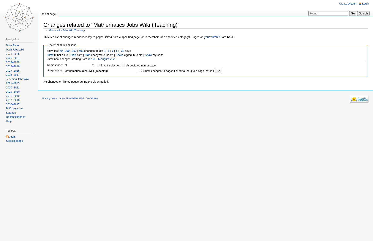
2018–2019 (13, 66)
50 (61, 50)
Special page (48, 14)
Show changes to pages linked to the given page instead (178, 70)
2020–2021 (13, 58)
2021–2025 (13, 53)
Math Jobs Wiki (15, 49)
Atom (12, 136)
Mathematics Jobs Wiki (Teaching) (67, 30)
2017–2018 (13, 70)
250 (74, 50)
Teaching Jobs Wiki (17, 79)
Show (49, 55)
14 (117, 50)
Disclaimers (92, 98)
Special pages (14, 140)
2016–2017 (13, 74)
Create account (348, 3)
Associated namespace (141, 65)
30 (122, 50)
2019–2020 (13, 62)
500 (81, 50)
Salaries (11, 112)
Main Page (12, 45)
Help (9, 121)
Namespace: (55, 65)
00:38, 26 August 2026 (102, 59)
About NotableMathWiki (71, 98)
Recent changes (15, 116)
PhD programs (14, 108)
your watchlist (212, 37)
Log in (366, 3)
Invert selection (110, 65)
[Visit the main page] (19, 17)
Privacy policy (49, 98)
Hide (73, 55)
